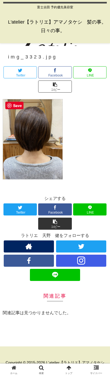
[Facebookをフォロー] (29, 261)
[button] (55, 86)
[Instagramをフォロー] (81, 261)
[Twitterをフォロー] (81, 246)
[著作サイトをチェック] (29, 246)
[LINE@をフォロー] (55, 275)
